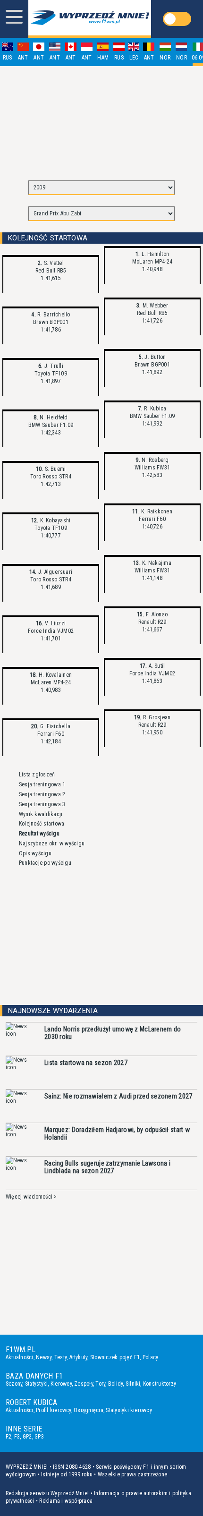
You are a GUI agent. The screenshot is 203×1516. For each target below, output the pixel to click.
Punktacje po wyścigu (45, 863)
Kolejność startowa (41, 823)
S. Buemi (54, 469)
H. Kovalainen (54, 675)
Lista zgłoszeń (37, 774)
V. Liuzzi (54, 623)
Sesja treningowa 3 (42, 804)
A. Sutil (156, 666)
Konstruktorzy (159, 1383)
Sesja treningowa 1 (42, 784)
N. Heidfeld (53, 417)
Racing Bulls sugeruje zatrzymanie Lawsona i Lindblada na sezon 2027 (107, 1167)
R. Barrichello (53, 314)
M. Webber (154, 305)
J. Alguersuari (55, 572)
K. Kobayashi (54, 520)
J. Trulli (53, 366)
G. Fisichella (54, 726)
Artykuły (78, 1357)
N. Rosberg (154, 460)
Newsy (43, 1357)
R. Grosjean (155, 717)
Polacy (150, 1357)
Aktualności (20, 1357)
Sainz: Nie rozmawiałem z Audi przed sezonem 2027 (118, 1096)
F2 (8, 1436)
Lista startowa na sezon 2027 (85, 1062)
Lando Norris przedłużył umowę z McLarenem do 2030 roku (112, 1032)
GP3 (39, 1436)
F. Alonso (156, 614)
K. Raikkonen (156, 511)
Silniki (133, 1383)
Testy (60, 1357)
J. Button (154, 357)
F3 (17, 1436)
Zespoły (83, 1383)
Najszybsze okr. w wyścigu (52, 843)
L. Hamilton (154, 254)
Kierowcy (61, 1383)
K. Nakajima (156, 563)
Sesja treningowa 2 (42, 794)
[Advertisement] (101, 119)
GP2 (27, 1436)
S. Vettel (53, 263)
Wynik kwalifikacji (40, 814)
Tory (100, 1383)
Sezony (14, 1383)
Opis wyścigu (35, 853)
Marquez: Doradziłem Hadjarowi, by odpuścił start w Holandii (117, 1133)
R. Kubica (154, 408)
